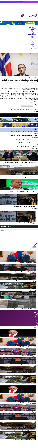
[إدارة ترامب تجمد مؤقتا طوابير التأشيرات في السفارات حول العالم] (19, 204)
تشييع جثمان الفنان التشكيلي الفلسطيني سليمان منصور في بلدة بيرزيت (24, 289)
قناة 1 (32, 29)
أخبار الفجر (32, 37)
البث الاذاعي (33, 48)
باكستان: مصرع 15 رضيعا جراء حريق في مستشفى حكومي (27, 177)
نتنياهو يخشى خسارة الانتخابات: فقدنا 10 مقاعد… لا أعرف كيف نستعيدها (20, 116)
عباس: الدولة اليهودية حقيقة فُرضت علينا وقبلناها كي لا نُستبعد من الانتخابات (23, 191)
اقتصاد (33, 43)
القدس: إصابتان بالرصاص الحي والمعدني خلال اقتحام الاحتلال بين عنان (25, 308)
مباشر (34, 28)
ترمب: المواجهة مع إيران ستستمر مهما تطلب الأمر (25, 126)
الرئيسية (34, 26)
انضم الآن (36, 2)
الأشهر (35, 327)
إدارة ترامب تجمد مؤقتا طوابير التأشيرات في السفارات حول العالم (26, 206)
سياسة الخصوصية (31, 27)
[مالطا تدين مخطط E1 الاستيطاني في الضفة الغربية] (18, 345)
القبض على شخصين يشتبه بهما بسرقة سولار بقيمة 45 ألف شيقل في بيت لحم (23, 299)
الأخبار (34, 77)
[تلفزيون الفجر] (25, 17)
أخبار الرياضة (32, 36)
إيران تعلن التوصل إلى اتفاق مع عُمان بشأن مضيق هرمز (24, 131)
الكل (33, 35)
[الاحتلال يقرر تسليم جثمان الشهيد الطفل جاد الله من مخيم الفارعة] (18, 270)
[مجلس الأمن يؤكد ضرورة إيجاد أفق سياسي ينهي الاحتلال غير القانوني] (18, 279)
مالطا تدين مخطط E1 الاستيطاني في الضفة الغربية (28, 262)
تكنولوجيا (32, 44)
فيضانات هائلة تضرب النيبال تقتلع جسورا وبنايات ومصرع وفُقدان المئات (20, 121)
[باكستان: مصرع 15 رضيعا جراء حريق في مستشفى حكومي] (19, 175)
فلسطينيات (32, 39)
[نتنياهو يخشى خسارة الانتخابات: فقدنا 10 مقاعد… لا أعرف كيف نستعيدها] (18, 336)
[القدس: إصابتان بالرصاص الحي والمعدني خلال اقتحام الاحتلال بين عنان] (18, 307)
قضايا (33, 45)
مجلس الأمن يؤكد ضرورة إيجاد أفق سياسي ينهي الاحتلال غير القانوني (25, 280)
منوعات (33, 46)
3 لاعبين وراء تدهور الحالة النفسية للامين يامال (28, 355)
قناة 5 (33, 33)
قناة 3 (33, 31)
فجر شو (32, 34)
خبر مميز (36, 105)
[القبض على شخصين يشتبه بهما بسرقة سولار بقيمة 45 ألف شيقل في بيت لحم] (18, 298)
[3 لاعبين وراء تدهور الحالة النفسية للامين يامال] (18, 354)
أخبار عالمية (32, 38)
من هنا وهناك (33, 41)
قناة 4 (33, 32)
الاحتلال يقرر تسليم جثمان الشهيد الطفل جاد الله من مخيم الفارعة (25, 271)
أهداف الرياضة (34, 40)
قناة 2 (32, 30)
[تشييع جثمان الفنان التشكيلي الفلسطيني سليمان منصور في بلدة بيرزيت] (18, 382)
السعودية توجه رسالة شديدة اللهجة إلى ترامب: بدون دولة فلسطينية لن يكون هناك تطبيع (21, 162)
